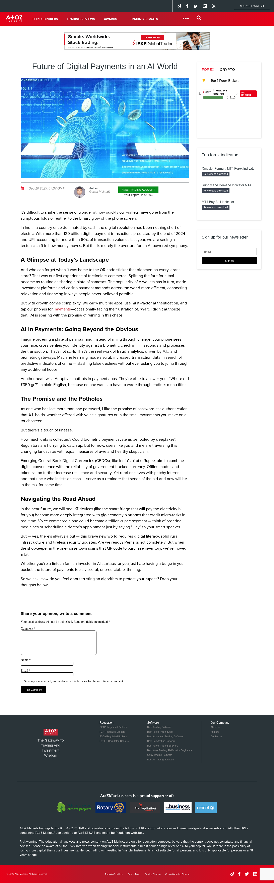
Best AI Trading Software (160, 759)
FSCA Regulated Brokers (113, 736)
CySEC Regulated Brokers (114, 741)
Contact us (216, 736)
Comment (28, 628)
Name (26, 660)
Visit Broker (246, 93)
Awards (110, 19)
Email (25, 670)
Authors (215, 731)
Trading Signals (144, 19)
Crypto (227, 70)
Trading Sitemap (152, 874)
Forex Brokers (45, 19)
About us (215, 727)
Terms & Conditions (114, 874)
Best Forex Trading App (160, 731)
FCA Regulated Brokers (112, 731)
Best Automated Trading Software (165, 736)
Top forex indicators (220, 154)
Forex (208, 70)
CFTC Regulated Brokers (113, 727)
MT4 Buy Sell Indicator (218, 202)
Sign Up (229, 260)
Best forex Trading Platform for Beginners (169, 750)
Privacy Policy (134, 874)
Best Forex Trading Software (162, 745)
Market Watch (252, 6)
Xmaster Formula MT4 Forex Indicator (229, 168)
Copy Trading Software (159, 755)
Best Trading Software (159, 727)
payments (62, 309)
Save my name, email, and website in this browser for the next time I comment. (74, 681)
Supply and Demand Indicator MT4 (226, 185)
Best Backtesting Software (161, 741)
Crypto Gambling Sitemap (177, 874)
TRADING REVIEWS (81, 19)
